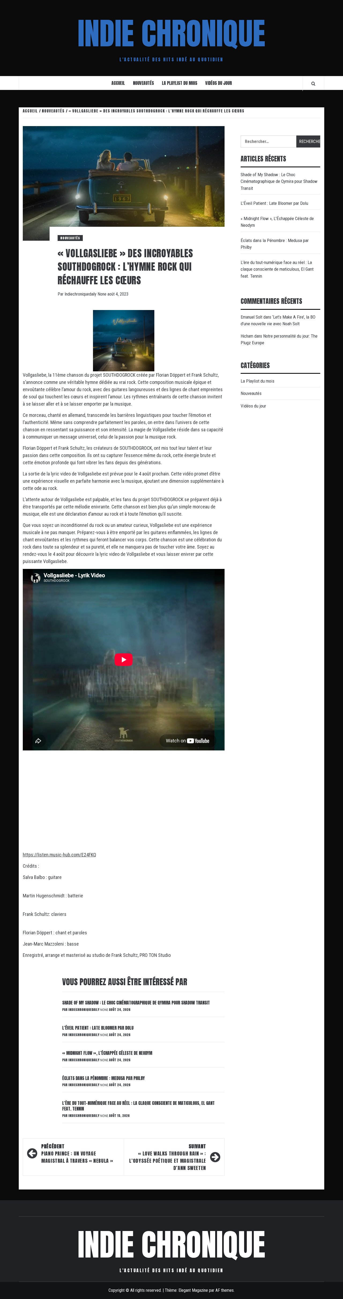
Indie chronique (171, 33)
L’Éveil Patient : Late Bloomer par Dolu (97, 1028)
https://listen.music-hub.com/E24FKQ (59, 855)
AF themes (224, 1290)
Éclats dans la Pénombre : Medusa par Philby (103, 1078)
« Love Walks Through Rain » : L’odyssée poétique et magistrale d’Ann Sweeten (167, 1157)
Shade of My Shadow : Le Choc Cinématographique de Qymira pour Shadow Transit (136, 1002)
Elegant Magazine (193, 1290)
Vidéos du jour (218, 83)
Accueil (118, 83)
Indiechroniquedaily (81, 294)
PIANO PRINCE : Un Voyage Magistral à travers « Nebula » (77, 1153)
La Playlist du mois (179, 83)
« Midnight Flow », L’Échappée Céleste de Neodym (107, 1053)
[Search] (313, 83)
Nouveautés (143, 83)
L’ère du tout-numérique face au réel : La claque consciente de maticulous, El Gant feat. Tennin (138, 1106)
